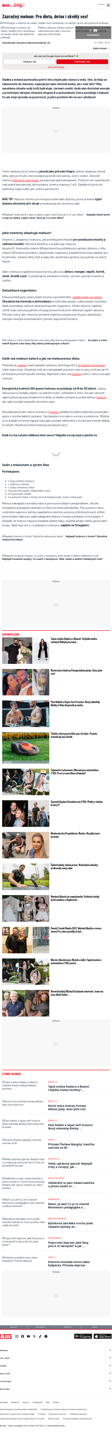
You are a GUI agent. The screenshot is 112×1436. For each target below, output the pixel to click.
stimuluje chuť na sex (25, 180)
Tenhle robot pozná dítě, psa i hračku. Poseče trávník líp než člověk (74, 735)
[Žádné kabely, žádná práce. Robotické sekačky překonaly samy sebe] (25, 876)
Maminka (13, 1327)
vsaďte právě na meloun (87, 297)
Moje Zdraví (54, 1238)
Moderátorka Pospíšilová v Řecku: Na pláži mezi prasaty (75, 834)
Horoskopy (68, 1327)
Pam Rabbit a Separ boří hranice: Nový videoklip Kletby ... (70, 1126)
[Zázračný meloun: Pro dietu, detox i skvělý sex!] (54, 23)
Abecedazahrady (57, 1218)
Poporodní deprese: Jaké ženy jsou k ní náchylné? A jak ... (68, 1244)
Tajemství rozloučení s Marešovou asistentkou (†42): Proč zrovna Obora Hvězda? (75, 771)
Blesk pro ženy (56, 1178)
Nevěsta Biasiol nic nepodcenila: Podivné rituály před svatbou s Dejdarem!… (75, 898)
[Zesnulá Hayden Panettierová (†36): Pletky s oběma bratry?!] (25, 813)
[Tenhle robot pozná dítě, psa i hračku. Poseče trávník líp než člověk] (25, 748)
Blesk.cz (52, 1081)
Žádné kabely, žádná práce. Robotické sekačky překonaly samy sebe (74, 866)
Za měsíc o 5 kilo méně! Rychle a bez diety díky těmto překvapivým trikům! (54, 342)
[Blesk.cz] (6, 1336)
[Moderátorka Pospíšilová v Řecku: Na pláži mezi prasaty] (25, 845)
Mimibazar (54, 1199)
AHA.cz (51, 1139)
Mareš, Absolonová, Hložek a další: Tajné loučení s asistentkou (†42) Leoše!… (76, 961)
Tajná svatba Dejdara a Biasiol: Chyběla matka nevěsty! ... (69, 1088)
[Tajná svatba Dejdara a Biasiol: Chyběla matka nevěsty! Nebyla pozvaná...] (25, 650)
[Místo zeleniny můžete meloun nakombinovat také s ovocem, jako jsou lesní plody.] (56, 34)
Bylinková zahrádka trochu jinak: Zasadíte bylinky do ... (70, 1225)
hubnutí (101, 397)
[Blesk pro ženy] (13, 7)
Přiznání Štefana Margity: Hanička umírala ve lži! (71, 1146)
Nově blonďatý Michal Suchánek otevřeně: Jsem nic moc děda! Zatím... (77, 992)
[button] (108, 5)
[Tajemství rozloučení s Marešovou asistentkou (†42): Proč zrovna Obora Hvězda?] (25, 782)
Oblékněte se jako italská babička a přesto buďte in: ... (71, 1184)
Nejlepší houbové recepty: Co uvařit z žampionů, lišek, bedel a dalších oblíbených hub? (52, 559)
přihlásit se (101, 4)
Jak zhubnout (40, 1327)
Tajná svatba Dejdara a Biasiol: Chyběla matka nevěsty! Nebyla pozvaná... (74, 640)
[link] (17, 1336)
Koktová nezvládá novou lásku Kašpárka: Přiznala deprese (69, 1263)
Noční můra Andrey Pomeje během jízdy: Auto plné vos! (76, 671)
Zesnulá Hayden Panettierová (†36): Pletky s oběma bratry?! (77, 803)
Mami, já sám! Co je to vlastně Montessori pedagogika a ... (68, 1205)
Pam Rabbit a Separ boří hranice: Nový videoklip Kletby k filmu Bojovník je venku (75, 703)
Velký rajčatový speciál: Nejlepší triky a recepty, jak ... (70, 1165)
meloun (22, 365)
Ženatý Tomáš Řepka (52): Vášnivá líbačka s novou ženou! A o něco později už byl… (76, 929)
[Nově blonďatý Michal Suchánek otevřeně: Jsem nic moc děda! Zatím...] (25, 1003)
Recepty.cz (53, 1158)
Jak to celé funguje (56, 67)
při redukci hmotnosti (91, 365)
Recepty (95, 1327)
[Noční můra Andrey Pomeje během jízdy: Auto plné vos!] (25, 682)
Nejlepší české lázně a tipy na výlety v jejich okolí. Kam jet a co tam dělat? (56, 216)
